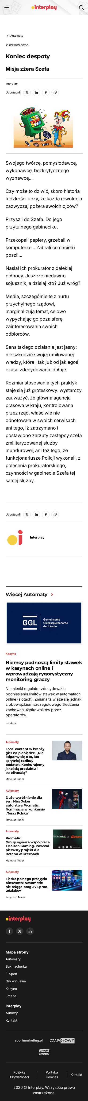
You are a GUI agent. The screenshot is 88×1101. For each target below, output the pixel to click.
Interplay (12, 83)
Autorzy (12, 1013)
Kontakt (11, 1020)
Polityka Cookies (52, 1074)
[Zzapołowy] (62, 1040)
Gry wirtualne (16, 981)
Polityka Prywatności (19, 1074)
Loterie (11, 996)
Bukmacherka (16, 966)
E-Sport (11, 974)
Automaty (16, 35)
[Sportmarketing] (28, 1040)
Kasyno (11, 989)
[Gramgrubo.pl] (44, 1052)
